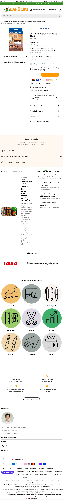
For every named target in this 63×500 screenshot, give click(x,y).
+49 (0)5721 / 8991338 (10, 430)
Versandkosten (42, 45)
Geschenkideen (20, 474)
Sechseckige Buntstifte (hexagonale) (35, 21)
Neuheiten (35, 474)
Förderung (41, 468)
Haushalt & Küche (37, 471)
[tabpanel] (16, 211)
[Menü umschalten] (2, 10)
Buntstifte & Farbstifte (17, 21)
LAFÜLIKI (8, 468)
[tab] (4, 172)
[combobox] (31, 16)
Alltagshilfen (48, 471)
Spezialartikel (58, 471)
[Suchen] (59, 16)
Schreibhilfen (19, 468)
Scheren (28, 471)
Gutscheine (43, 474)
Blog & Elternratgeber (55, 474)
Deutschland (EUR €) (20, 459)
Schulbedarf (49, 468)
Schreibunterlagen (30, 468)
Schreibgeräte (6, 21)
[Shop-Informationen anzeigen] (56, 97)
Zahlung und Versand (50, 494)
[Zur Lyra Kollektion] (44, 29)
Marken (28, 474)
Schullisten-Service (21, 477)
